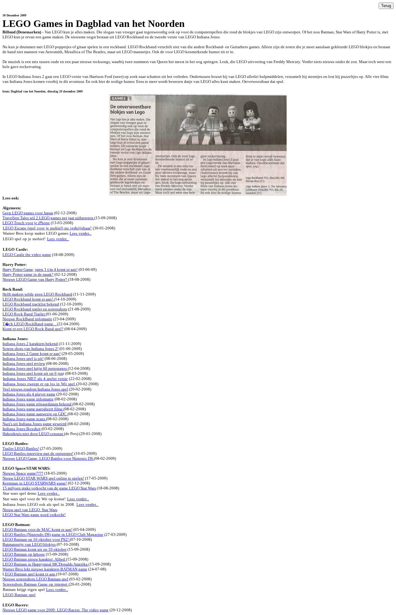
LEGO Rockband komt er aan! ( (28, 299)
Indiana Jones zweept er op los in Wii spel (39, 384)
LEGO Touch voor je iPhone (26, 222)
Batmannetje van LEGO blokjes (29, 544)
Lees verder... (81, 233)
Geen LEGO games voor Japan (27, 213)
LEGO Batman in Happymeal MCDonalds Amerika (45, 564)
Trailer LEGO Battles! (20, 448)
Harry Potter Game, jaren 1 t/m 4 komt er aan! (40, 269)
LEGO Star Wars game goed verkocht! (34, 514)
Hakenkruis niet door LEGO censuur (33, 433)
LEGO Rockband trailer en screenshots (34, 309)
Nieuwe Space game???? (22, 473)
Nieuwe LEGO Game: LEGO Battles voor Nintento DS (48, 458)
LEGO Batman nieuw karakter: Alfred (34, 559)
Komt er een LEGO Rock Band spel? (32, 329)
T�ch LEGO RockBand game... (29, 324)
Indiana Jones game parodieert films (32, 409)
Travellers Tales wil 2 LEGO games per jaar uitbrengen (48, 218)
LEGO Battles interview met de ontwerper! (37, 453)
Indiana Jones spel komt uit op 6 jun (32, 373)
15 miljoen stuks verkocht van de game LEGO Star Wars (49, 488)
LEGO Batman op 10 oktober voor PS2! (36, 539)
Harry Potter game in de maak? (28, 274)
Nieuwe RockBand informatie (27, 319)
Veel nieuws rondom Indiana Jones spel (35, 389)
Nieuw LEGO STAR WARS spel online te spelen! (43, 478)
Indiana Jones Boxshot (21, 428)
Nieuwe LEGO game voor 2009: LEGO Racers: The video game (55, 610)
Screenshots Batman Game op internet (36, 584)
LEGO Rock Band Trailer (24, 314)
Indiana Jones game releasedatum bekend (37, 404)
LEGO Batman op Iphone (23, 554)
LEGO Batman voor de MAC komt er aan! (37, 529)
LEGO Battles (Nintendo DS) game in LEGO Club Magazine (52, 534)
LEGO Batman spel (19, 594)
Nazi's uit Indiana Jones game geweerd (34, 423)
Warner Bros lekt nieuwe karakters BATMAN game (44, 569)
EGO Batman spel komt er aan (30, 574)
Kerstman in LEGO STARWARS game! (34, 483)
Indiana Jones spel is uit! (23, 358)
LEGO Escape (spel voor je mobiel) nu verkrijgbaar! (47, 228)
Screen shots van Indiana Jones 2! (30, 348)
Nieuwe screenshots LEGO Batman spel (35, 579)
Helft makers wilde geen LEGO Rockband (37, 294)
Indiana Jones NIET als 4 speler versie (35, 378)
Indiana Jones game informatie (28, 399)
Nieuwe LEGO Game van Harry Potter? (35, 279)
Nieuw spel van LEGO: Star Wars (29, 509)
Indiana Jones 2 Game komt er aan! (31, 353)
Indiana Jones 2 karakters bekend (30, 343)
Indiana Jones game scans (24, 418)
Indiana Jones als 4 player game (28, 394)
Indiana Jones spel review (23, 363)
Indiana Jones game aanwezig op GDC (34, 414)
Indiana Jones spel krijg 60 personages (35, 368)
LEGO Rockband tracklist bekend (30, 304)
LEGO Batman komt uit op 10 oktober (34, 549)
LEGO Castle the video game (26, 254)
